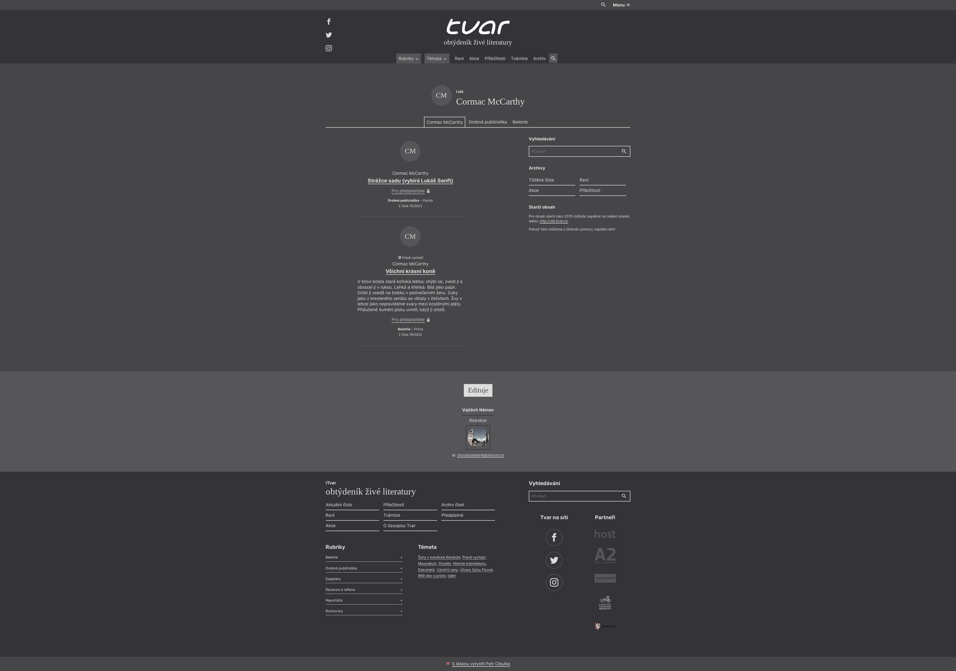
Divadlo (445, 563)
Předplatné (452, 515)
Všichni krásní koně (410, 271)
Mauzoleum (427, 563)
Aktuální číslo (339, 504)
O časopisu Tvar (399, 525)
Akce (474, 58)
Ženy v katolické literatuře (439, 557)
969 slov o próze (432, 575)
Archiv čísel (452, 504)
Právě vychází (473, 557)
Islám (452, 575)
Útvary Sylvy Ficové (476, 569)
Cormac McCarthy (445, 122)
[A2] (605, 556)
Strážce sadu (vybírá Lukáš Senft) (410, 180)
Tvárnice (519, 58)
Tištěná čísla (541, 179)
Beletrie (520, 121)
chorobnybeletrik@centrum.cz (480, 455)
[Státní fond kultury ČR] (605, 626)
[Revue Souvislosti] (605, 579)
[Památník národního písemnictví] (605, 603)
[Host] (605, 534)
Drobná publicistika (488, 121)
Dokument (426, 569)
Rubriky (407, 58)
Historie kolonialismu (469, 563)
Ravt (459, 58)
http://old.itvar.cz (554, 221)
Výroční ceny (447, 569)
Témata (434, 58)
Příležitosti (495, 58)
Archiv (539, 58)
